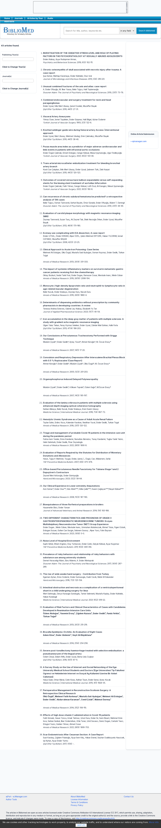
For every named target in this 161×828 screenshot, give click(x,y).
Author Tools (11, 799)
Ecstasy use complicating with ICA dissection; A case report (74, 233)
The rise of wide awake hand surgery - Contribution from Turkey (76, 574)
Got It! (81, 825)
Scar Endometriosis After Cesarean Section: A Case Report (73, 734)
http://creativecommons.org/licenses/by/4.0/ (95, 818)
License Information (79, 799)
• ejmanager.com (139, 141)
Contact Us (129, 796)
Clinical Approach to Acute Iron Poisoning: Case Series (71, 249)
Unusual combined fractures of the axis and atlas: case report (74, 86)
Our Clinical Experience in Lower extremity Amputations (71, 486)
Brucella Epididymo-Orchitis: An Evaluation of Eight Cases (72, 632)
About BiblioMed (78, 796)
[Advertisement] (143, 85)
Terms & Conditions (79, 802)
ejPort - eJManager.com (16, 796)
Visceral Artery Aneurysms (56, 116)
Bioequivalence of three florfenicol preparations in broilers (73, 504)
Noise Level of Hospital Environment (61, 540)
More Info (154, 822)
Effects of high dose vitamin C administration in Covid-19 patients (76, 715)
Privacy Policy (77, 805)
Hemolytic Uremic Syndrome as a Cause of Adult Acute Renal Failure (78, 419)
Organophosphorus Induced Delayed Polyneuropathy (70, 379)
